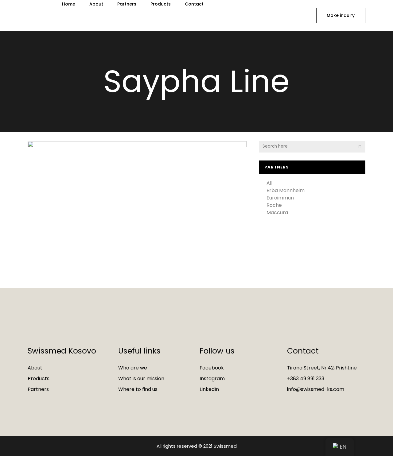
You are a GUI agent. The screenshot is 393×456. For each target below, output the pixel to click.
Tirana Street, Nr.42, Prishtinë (322, 367)
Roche (274, 205)
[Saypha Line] (137, 195)
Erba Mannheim (286, 190)
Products (38, 378)
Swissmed (225, 446)
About (35, 367)
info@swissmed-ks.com (315, 389)
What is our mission (141, 378)
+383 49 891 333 (305, 378)
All (269, 183)
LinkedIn (209, 389)
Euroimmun (280, 197)
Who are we (132, 367)
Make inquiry (341, 15)
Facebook (212, 367)
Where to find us (138, 389)
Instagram (212, 378)
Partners (38, 389)
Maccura (277, 212)
